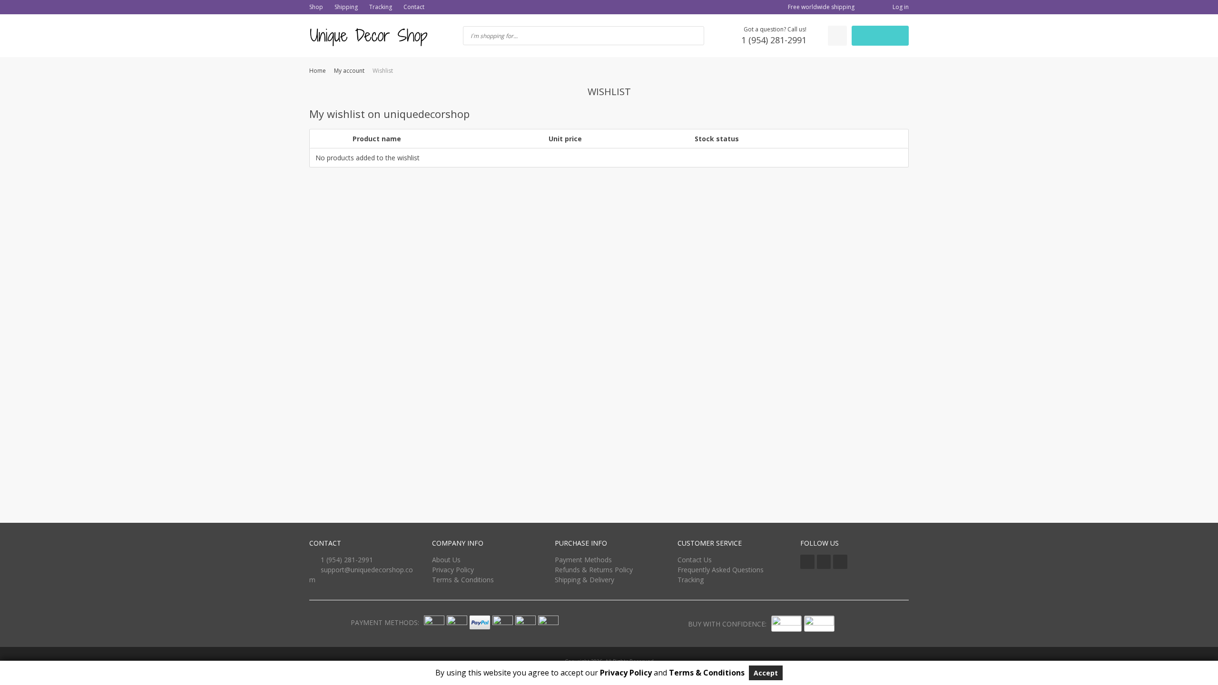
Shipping (346, 7)
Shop (316, 7)
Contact (413, 7)
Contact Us (695, 559)
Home (317, 71)
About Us (446, 559)
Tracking (380, 7)
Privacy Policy (453, 569)
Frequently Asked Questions (721, 569)
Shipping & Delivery (584, 579)
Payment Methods (583, 559)
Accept (766, 672)
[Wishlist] (837, 36)
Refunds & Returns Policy (594, 569)
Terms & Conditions (463, 579)
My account (349, 71)
